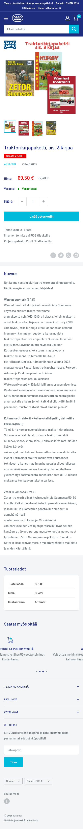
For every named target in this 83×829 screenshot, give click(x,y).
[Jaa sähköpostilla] (76, 255)
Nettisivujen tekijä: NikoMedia (21, 820)
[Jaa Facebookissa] (53, 255)
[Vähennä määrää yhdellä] (22, 201)
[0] (75, 18)
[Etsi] (74, 29)
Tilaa (13, 762)
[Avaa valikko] (6, 18)
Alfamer (10, 164)
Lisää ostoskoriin (42, 216)
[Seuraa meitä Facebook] (7, 801)
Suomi (9, 781)
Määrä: (8, 201)
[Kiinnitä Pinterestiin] (61, 255)
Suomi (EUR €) (35, 781)
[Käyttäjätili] (67, 18)
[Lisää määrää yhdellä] (43, 201)
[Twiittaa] (68, 255)
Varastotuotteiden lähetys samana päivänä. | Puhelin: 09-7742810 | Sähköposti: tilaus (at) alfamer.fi (41, 6)
